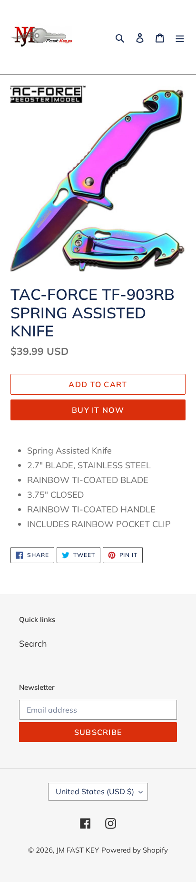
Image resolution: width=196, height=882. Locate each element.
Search (33, 643)
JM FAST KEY (77, 849)
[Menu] (180, 37)
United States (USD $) (95, 791)
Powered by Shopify (134, 849)
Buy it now (98, 410)
